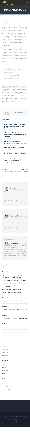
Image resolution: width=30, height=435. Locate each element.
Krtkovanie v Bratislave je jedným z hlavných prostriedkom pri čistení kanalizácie (14, 126)
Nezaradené (5, 370)
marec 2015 (5, 349)
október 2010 (5, 355)
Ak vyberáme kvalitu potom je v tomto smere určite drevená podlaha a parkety (15, 134)
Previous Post (7, 170)
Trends (3, 373)
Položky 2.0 (6, 386)
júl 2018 (4, 337)
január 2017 (4, 340)
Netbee (15, 419)
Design (3, 364)
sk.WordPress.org (6, 392)
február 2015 (5, 352)
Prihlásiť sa (4, 383)
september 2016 (6, 343)
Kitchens (4, 367)
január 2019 (4, 334)
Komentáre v (6, 389)
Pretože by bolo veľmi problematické (15, 153)
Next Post (21, 170)
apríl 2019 (4, 328)
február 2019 (5, 331)
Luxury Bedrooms (22, 318)
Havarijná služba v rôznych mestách (14, 147)
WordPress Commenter (9, 302)
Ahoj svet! (23, 302)
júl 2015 (4, 346)
